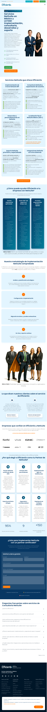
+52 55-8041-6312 (9, 1)
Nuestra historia (39, 681)
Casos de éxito (27, 685)
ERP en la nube (4, 681)
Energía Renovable (17, 692)
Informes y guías (27, 683)
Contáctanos (36, 1)
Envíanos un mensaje (40, 688)
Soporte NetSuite (5, 690)
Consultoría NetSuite (5, 688)
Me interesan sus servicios (23, 180)
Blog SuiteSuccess (28, 681)
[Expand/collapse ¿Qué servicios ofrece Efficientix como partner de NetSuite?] (43, 614)
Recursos (26, 679)
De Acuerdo (38, 706)
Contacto (38, 686)
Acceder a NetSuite (28, 689)
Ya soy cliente (8, 67)
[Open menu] (45, 4)
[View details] (2, 676)
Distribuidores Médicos (18, 694)
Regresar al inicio (42, 655)
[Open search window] (42, 5)
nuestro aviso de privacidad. (9, 703)
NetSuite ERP (5, 679)
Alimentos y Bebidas (17, 690)
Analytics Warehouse (5, 686)
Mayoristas (15, 687)
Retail (14, 683)
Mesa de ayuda (27, 687)
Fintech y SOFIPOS (17, 696)
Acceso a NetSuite (29, 1)
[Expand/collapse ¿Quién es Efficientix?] (43, 609)
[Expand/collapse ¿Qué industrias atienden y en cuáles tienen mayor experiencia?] (43, 626)
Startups (14, 689)
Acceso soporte (42, 1)
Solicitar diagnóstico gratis (10, 70)
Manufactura (15, 685)
